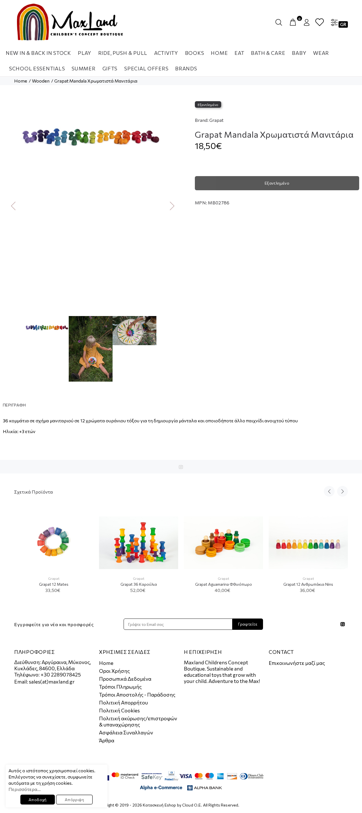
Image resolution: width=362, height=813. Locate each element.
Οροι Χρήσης (114, 671)
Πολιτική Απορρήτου (123, 702)
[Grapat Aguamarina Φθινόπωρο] (223, 542)
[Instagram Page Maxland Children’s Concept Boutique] (181, 467)
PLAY (84, 53)
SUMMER (83, 68)
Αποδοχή (38, 799)
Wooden (40, 80)
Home (20, 80)
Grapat (216, 120)
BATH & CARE (268, 53)
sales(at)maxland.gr (52, 681)
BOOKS (194, 53)
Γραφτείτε (247, 624)
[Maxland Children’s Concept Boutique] (70, 22)
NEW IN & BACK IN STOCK (38, 53)
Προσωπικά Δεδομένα (125, 679)
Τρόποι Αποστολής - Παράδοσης (137, 694)
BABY (299, 53)
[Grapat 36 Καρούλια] (138, 542)
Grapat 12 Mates (53, 584)
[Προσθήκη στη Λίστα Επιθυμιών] (83, 538)
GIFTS (110, 68)
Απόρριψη (74, 799)
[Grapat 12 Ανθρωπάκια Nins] (308, 542)
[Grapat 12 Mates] (54, 542)
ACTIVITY (166, 53)
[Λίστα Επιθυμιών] (319, 22)
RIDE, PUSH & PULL (122, 53)
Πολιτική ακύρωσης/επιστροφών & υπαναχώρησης (138, 721)
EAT (239, 53)
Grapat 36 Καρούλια (138, 584)
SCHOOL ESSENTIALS (37, 68)
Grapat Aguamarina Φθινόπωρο (223, 584)
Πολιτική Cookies (119, 710)
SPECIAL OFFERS (146, 68)
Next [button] (170, 205)
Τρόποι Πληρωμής (120, 687)
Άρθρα (106, 740)
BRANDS (186, 68)
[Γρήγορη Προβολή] (83, 523)
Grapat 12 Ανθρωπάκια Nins (308, 584)
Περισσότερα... (24, 789)
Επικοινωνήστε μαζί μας (297, 663)
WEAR (321, 53)
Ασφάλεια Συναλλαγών (126, 732)
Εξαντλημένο (277, 183)
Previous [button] (11, 205)
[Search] (280, 22)
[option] (90, 133)
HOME (219, 53)
